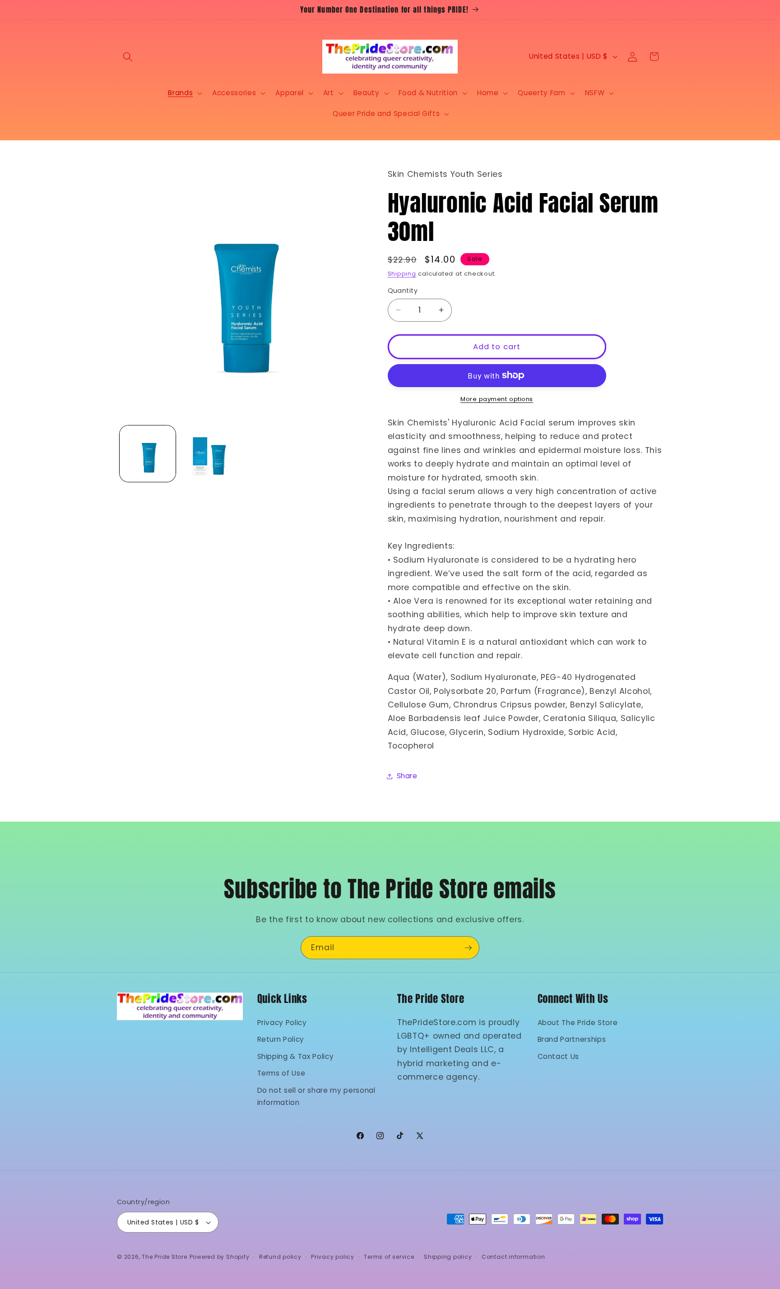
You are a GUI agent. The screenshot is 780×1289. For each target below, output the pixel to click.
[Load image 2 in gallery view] (209, 453)
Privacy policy (332, 1257)
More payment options (496, 399)
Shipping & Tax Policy (295, 1056)
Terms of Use (281, 1073)
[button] (128, 56)
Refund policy (280, 1257)
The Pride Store (164, 1257)
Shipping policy (448, 1257)
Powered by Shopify (220, 1257)
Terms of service (389, 1257)
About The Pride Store (578, 1022)
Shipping (402, 273)
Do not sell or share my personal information (316, 1096)
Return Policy (281, 1039)
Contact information (513, 1257)
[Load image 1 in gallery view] (148, 453)
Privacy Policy (282, 1022)
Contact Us (559, 1056)
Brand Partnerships (572, 1039)
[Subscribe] (468, 948)
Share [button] (407, 776)
